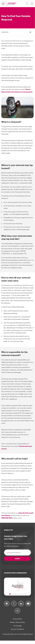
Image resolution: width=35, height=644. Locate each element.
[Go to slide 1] (10, 594)
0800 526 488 (27, 3)
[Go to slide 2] (12, 594)
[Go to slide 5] (18, 594)
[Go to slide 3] (14, 594)
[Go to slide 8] (25, 594)
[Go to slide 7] (22, 594)
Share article (30, 32)
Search (32, 3)
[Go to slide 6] (20, 594)
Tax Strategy (17, 626)
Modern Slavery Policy (17, 622)
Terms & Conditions (17, 629)
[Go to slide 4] (16, 594)
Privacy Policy (17, 619)
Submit (17, 558)
